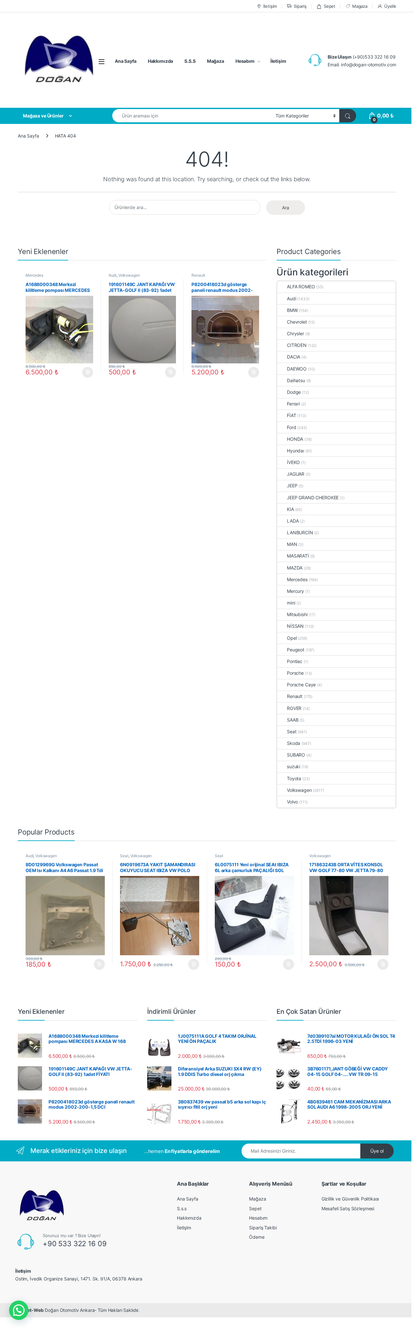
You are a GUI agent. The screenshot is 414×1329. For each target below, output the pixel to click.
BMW (292, 310)
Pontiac (294, 661)
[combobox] (192, 115)
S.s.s (182, 1208)
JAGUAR (295, 474)
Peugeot (295, 649)
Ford (291, 427)
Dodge (294, 392)
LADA (293, 521)
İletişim (270, 6)
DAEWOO (297, 368)
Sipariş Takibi (263, 1227)
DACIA (293, 357)
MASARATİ (298, 556)
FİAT (291, 415)
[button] (18, 1310)
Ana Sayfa (125, 61)
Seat (291, 731)
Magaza (359, 6)
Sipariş (300, 6)
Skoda (293, 743)
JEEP (292, 485)
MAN (292, 544)
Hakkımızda (160, 61)
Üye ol (377, 1151)
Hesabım (245, 61)
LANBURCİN (300, 532)
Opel (292, 638)
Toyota (294, 778)
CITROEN (297, 345)
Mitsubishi (297, 614)
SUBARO (296, 755)
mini (291, 602)
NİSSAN (295, 626)
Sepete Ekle (85, 372)
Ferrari (293, 403)
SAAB (292, 720)
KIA (290, 509)
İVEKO (293, 462)
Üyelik (390, 6)
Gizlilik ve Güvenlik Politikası (350, 1199)
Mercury (295, 591)
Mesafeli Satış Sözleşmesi (348, 1208)
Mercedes (34, 275)
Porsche (295, 673)
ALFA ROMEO (301, 286)
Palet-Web (32, 1310)
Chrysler (295, 333)
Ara (285, 207)
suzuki (293, 766)
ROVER (294, 708)
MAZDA (294, 567)
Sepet (329, 6)
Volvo (292, 801)
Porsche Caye (301, 684)
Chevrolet (297, 322)
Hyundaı (295, 450)
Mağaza (215, 61)
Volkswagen (129, 275)
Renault (198, 275)
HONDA (295, 439)
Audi (112, 275)
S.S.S (189, 61)
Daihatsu (296, 380)
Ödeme (256, 1237)
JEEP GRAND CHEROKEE (313, 497)
